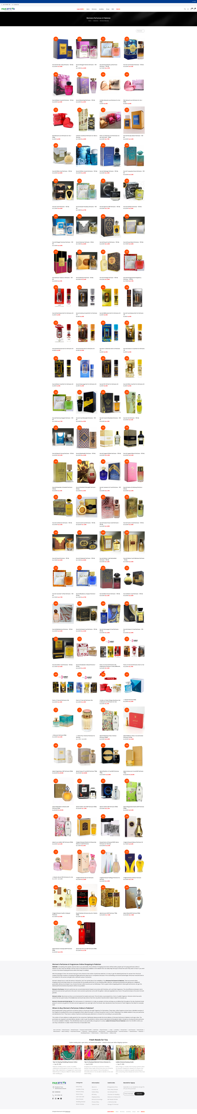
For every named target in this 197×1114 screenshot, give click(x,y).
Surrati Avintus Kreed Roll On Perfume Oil (86, 314)
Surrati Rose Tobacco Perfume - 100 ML (62, 278)
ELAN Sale (95, 1030)
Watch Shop (79, 1094)
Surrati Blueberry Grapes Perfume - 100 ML (86, 594)
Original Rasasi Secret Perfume (84, 877)
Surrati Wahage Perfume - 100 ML (109, 171)
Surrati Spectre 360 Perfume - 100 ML (110, 206)
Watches (141, 1031)
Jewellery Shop (80, 1089)
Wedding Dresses (85, 1033)
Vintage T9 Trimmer (113, 1104)
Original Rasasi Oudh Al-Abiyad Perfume (61, 914)
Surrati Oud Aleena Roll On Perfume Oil (133, 314)
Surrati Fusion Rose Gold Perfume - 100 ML (109, 523)
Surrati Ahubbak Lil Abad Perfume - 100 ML (86, 665)
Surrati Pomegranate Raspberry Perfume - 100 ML (132, 278)
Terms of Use (95, 1104)
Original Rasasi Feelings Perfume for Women (110, 878)
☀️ (110, 1111)
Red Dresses (102, 1031)
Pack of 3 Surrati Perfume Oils (60, 700)
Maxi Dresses (56, 1031)
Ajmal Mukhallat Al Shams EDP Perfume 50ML (60, 807)
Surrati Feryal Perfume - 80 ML (60, 558)
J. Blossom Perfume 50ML (59, 735)
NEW (138, 1111)
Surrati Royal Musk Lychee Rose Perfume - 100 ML (108, 65)
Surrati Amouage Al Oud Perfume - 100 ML (109, 630)
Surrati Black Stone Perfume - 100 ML (110, 594)
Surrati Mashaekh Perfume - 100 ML (85, 453)
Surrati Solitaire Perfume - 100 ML (132, 206)
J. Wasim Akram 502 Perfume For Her (62, 877)
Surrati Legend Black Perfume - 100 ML (134, 453)
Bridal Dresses (74, 1030)
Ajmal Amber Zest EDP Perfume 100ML (86, 806)
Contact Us (16, 4)
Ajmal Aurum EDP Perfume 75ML (108, 913)
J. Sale (110, 1030)
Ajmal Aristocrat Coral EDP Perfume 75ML (133, 772)
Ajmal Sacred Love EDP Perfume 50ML (86, 948)
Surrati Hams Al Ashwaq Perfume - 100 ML (133, 488)
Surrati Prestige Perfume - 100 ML (109, 277)
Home (89, 20)
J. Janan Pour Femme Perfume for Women (85, 736)
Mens (117, 1111)
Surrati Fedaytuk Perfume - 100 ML (85, 558)
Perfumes (84, 1031)
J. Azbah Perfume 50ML (129, 699)
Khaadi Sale (124, 1030)
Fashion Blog (95, 1092)
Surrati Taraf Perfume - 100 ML (60, 206)
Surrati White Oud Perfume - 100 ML (62, 171)
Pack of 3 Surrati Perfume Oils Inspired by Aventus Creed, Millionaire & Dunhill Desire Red (110, 665)
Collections (95, 20)
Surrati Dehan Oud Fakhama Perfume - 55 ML (133, 559)
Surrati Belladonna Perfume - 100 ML (62, 629)
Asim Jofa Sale (57, 1030)
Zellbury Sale (113, 1033)
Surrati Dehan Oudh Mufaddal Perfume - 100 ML (108, 559)
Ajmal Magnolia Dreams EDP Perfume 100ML (133, 807)
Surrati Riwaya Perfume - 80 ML (84, 277)
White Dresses (95, 1033)
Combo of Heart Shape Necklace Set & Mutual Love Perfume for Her (110, 701)
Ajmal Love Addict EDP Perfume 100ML (62, 842)
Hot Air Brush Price (112, 1092)
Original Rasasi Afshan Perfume (132, 877)
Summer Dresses (123, 1031)
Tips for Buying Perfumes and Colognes (64, 1062)
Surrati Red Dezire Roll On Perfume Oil (62, 313)
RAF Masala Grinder (113, 1099)
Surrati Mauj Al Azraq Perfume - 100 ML (63, 453)
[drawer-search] (185, 9)
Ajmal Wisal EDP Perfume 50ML (131, 913)
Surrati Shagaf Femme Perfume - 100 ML (86, 65)
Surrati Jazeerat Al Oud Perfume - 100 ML (110, 488)
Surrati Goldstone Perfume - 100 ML (62, 523)
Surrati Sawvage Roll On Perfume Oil (86, 384)
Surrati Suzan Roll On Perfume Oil (85, 348)
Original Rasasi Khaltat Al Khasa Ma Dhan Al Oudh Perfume (86, 843)
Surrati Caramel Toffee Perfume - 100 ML (62, 594)
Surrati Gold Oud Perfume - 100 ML (85, 523)
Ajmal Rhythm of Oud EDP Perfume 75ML (109, 772)
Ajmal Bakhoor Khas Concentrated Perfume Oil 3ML (133, 736)
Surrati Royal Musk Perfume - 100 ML (133, 242)
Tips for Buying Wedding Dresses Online (95, 1062)
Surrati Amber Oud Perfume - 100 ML (62, 665)
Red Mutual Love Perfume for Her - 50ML (62, 136)
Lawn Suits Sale (80, 1096)
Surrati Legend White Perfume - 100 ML (110, 453)
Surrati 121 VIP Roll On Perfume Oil (109, 384)
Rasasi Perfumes (93, 1031)
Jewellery (116, 1030)
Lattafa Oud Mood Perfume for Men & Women (86, 136)
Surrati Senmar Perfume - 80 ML (85, 242)
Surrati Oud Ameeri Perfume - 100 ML (133, 64)
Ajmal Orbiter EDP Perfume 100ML (109, 806)
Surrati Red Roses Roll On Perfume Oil (62, 348)
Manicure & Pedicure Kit (114, 1097)
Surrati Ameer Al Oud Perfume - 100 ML (133, 630)
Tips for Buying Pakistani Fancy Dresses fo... (128, 1062)
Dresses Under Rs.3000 (86, 1030)
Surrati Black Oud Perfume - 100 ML (133, 594)
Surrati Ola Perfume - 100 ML (131, 418)
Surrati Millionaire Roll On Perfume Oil (110, 313)
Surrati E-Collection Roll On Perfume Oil (110, 349)
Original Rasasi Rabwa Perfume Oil (133, 842)
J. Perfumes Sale (112, 1102)
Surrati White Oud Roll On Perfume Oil (133, 384)
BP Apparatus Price (113, 1087)
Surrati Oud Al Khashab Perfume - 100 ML (110, 418)
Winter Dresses (104, 1033)
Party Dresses (79, 1099)
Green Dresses (103, 1030)
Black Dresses (65, 1030)
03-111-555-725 (6, 4)
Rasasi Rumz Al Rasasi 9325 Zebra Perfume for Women (109, 843)
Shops (134, 1111)
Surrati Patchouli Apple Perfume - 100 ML (62, 418)
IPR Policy (94, 1094)
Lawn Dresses (132, 1030)
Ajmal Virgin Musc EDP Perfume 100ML (62, 771)
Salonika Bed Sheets (112, 1031)
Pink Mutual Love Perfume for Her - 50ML (133, 101)
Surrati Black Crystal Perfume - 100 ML (62, 100)
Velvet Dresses (133, 1031)
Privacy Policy (95, 1102)
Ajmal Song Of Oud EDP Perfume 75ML (86, 771)
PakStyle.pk (67, 1111)
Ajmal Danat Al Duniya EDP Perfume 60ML (62, 949)
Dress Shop (79, 1086)
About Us (94, 1087)
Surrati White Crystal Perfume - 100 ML (86, 171)
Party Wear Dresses (75, 1031)
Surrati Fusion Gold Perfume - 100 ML (133, 523)
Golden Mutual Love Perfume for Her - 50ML (110, 101)
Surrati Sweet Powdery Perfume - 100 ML (86, 207)
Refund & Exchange (97, 1099)
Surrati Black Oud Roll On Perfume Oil (62, 384)
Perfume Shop (80, 1091)
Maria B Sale (140, 1030)
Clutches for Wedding (113, 1094)
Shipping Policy (96, 1097)
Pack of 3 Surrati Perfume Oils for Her (133, 665)
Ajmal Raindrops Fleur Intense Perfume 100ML (108, 736)
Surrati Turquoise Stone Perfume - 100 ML (134, 172)
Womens (122, 1111)
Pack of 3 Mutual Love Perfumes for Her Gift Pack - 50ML (110, 136)
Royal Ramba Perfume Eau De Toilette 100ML (86, 914)
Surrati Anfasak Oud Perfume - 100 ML (86, 629)
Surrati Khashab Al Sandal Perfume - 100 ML (62, 488)
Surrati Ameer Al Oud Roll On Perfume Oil (133, 349)
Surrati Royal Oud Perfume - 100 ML (109, 242)
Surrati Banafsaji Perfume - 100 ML (85, 100)
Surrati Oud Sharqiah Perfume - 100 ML (86, 418)
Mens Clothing (65, 1031)
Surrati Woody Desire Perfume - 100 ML (133, 136)
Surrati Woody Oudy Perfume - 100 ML (62, 64)
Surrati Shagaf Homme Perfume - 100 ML (62, 243)
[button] (72, 38)
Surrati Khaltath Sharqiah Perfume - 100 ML (86, 488)
